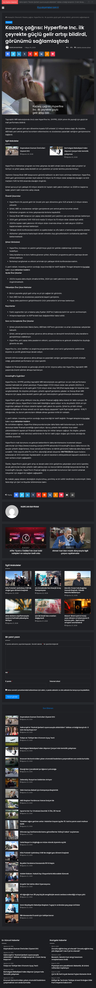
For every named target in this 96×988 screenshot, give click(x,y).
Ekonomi (18, 17)
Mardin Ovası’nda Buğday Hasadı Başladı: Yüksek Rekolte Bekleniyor (76, 590)
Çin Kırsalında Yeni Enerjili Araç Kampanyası (48, 589)
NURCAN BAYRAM (16, 47)
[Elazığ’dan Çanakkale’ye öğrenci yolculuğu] (11, 772)
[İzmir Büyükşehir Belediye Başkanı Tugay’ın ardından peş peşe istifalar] (11, 908)
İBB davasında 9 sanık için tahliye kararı (37, 915)
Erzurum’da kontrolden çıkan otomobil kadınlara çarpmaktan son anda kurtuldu (54, 759)
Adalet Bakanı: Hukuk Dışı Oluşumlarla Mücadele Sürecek (44, 873)
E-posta (8, 681)
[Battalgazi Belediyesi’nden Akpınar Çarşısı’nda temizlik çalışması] (56, 151)
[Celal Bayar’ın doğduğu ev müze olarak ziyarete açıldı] (11, 845)
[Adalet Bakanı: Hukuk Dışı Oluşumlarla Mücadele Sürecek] (11, 876)
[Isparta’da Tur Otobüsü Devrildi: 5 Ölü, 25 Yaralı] (11, 814)
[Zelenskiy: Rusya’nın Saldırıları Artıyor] (11, 782)
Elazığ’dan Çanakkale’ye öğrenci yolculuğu (38, 769)
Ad (7, 672)
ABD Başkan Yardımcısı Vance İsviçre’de (37, 800)
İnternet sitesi (55, 681)
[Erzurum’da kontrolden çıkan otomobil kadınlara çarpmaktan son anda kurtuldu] (11, 762)
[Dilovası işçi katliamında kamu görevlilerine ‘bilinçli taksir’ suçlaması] (11, 835)
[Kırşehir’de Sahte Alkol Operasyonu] (11, 887)
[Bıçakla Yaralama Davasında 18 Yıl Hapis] (11, 866)
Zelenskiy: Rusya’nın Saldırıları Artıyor (36, 779)
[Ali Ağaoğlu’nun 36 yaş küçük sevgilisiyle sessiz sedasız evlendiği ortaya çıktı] (11, 897)
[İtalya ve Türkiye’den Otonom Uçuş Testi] (11, 741)
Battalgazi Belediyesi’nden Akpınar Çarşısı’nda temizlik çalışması (76, 151)
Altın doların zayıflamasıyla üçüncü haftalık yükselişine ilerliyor (17, 618)
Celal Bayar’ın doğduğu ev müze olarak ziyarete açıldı (43, 842)
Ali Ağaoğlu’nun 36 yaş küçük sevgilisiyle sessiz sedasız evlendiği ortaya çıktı (52, 894)
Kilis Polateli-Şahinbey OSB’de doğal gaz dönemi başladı (18, 589)
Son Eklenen (48, 708)
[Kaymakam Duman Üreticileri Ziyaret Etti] (12, 151)
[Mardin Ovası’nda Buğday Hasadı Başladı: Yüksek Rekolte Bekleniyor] (78, 578)
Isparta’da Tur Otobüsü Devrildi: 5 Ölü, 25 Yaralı (40, 811)
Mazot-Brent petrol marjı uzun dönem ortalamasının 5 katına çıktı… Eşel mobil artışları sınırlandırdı (77, 619)
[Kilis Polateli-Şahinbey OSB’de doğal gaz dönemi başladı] (18, 578)
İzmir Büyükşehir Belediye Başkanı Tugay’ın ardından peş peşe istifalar (50, 905)
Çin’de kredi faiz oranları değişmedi (45, 617)
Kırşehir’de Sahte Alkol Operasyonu (35, 884)
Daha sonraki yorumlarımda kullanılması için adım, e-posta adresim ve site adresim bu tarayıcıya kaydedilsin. (48, 690)
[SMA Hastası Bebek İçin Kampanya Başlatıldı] (11, 793)
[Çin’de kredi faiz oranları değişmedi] (48, 606)
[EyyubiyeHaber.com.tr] (48, 7)
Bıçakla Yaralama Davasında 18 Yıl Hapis (37, 863)
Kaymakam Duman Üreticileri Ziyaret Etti (37, 717)
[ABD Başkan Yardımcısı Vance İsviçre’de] (11, 803)
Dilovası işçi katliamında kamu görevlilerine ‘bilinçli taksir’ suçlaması (49, 832)
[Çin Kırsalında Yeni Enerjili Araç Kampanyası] (48, 578)
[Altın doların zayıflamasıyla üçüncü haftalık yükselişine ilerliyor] (18, 606)
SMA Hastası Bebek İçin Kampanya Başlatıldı (39, 790)
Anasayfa (10, 17)
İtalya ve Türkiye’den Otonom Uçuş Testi (33, 2)
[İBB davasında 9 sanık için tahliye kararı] (11, 918)
